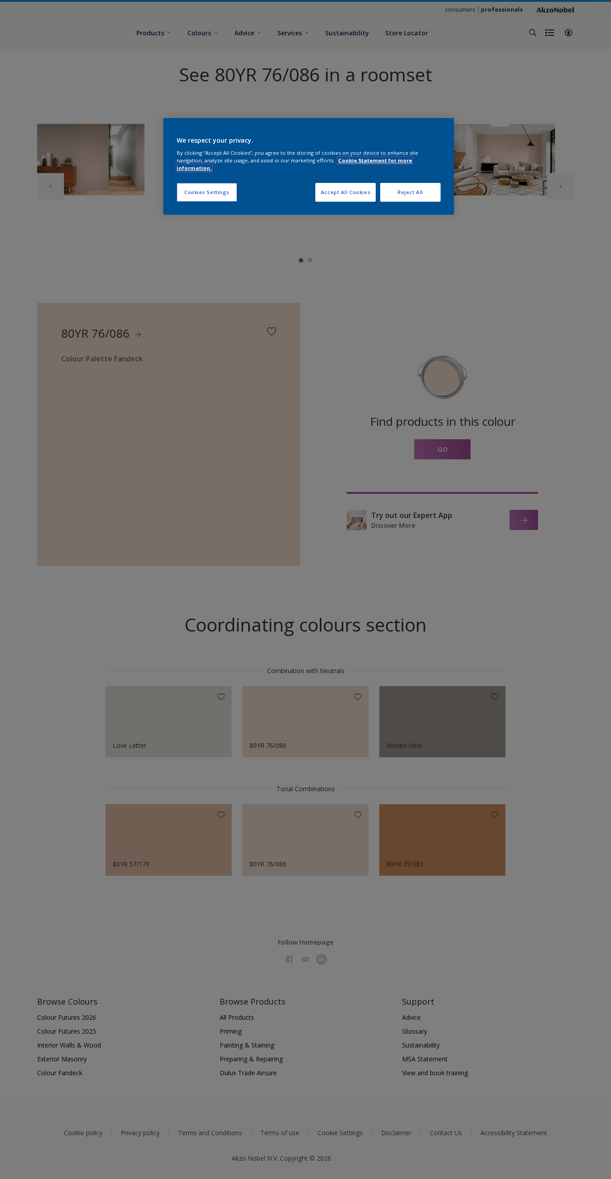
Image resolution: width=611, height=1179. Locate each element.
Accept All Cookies (345, 192)
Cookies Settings (206, 192)
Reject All (410, 192)
